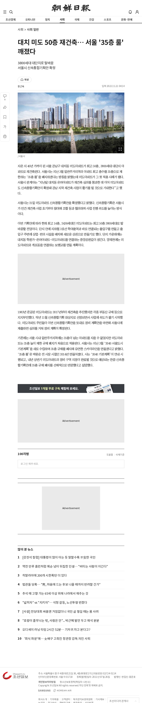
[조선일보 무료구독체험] (71, 388)
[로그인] (137, 12)
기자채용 (54, 699)
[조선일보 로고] (71, 8)
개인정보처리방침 (47, 682)
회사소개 (42, 699)
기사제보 (100, 699)
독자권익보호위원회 (83, 699)
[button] (5, 12)
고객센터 (65, 699)
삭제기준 (120, 454)
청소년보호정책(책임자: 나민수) (75, 682)
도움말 (109, 454)
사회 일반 (33, 30)
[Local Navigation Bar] (5, 12)
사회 (20, 30)
